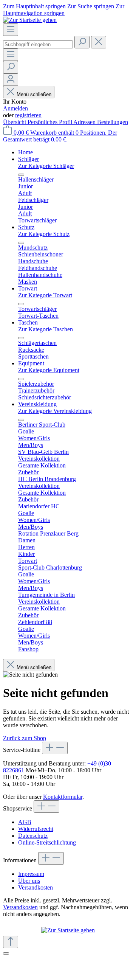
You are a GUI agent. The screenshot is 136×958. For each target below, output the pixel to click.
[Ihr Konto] (10, 79)
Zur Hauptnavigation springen (63, 9)
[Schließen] (6, 953)
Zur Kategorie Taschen (45, 329)
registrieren (28, 115)
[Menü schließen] (21, 175)
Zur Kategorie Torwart (45, 295)
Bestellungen (112, 122)
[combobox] (38, 44)
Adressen (85, 122)
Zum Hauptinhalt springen (35, 6)
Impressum (31, 874)
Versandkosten (35, 887)
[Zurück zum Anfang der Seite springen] (10, 942)
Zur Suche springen (91, 6)
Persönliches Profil (50, 122)
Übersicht (15, 122)
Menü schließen (34, 94)
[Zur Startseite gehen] (30, 20)
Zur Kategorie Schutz (44, 234)
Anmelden (15, 108)
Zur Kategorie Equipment (48, 370)
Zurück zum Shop (24, 738)
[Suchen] (82, 42)
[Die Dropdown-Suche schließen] (98, 42)
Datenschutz (33, 835)
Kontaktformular (62, 796)
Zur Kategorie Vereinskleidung (55, 411)
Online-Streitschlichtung (47, 842)
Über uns (29, 880)
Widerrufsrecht (35, 829)
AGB (24, 822)
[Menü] (10, 29)
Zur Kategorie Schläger (46, 166)
